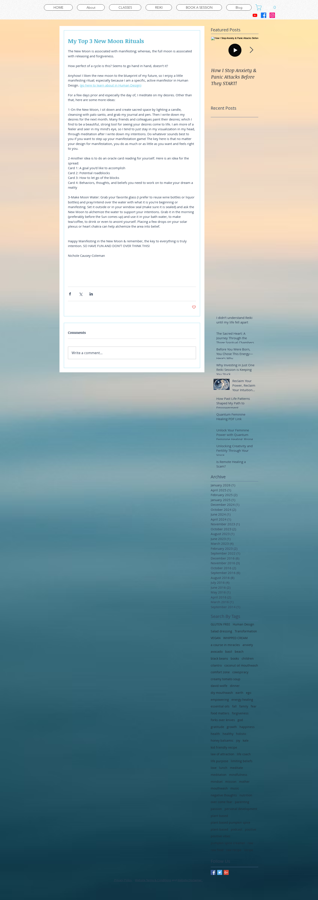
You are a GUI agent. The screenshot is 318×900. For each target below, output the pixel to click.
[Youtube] (255, 15)
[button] (267, 7)
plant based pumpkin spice (230, 822)
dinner (235, 686)
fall (234, 706)
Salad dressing (221, 631)
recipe (248, 850)
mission (230, 781)
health (215, 734)
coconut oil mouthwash (241, 665)
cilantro (216, 665)
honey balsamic (222, 740)
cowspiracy (240, 672)
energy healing (242, 700)
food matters (220, 713)
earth (239, 693)
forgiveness (240, 713)
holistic (241, 734)
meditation (218, 775)
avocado (217, 651)
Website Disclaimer (190, 880)
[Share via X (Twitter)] (81, 294)
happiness (247, 727)
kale (246, 740)
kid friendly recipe (224, 747)
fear (254, 706)
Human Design (243, 624)
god (240, 720)
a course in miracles (225, 645)
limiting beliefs (241, 761)
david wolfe (219, 686)
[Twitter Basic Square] (219, 872)
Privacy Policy (123, 880)
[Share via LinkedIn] (91, 294)
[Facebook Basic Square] (213, 872)
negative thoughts (224, 795)
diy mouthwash (222, 693)
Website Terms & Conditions (153, 880)
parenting (242, 802)
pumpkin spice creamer (228, 843)
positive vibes (220, 836)
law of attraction (222, 754)
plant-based (219, 829)
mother (244, 781)
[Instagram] (272, 15)
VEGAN (216, 638)
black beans (219, 658)
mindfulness (238, 775)
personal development (241, 809)
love (214, 768)
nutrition (245, 795)
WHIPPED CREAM (235, 638)
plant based (219, 816)
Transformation (246, 631)
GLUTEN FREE (220, 624)
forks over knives (223, 720)
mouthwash (219, 788)
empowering (220, 700)
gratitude (217, 727)
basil (228, 651)
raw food (217, 850)
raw (250, 843)
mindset (217, 781)
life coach (244, 754)
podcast (236, 829)
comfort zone (220, 672)
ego (248, 693)
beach (239, 651)
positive (250, 829)
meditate (236, 768)
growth (232, 727)
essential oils (220, 706)
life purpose (219, 761)
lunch (223, 768)
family (243, 706)
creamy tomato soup (225, 679)
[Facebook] (263, 15)
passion (216, 809)
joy (238, 740)
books (235, 658)
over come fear (221, 802)
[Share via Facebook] (70, 294)
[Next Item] (251, 50)
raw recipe (233, 850)
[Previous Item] (218, 50)
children (248, 658)
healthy (228, 734)
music (234, 788)
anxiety (248, 645)
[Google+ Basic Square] (226, 872)
